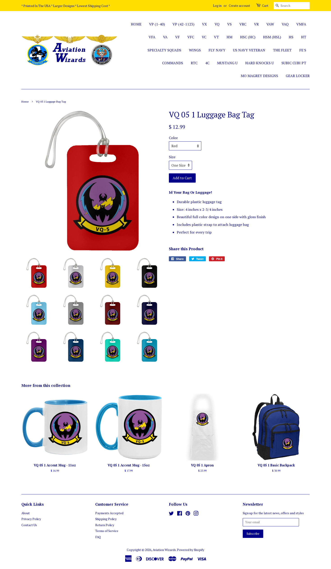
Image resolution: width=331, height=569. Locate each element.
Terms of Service (106, 531)
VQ (217, 24)
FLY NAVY (217, 50)
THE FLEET (282, 50)
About (25, 513)
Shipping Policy (106, 519)
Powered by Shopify (190, 550)
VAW (270, 24)
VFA (152, 36)
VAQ (285, 24)
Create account (239, 5)
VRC (242, 24)
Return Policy (104, 525)
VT (216, 36)
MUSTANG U (227, 62)
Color (173, 137)
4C (207, 62)
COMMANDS (172, 62)
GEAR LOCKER (298, 75)
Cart (265, 5)
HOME (136, 24)
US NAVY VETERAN (249, 50)
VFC (190, 36)
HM (229, 36)
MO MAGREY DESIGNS (259, 75)
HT (303, 36)
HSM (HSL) (272, 36)
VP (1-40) (157, 24)
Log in (217, 5)
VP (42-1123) (183, 24)
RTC (194, 62)
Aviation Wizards (164, 550)
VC (204, 36)
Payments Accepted (109, 513)
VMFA (301, 24)
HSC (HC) (247, 36)
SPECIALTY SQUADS (164, 50)
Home (25, 101)
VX (204, 24)
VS (229, 24)
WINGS (195, 50)
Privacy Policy (31, 519)
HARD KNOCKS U (259, 62)
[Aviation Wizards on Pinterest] (187, 514)
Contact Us (29, 525)
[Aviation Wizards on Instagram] (195, 514)
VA (165, 36)
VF (177, 36)
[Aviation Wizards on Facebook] (179, 514)
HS (291, 36)
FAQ (98, 537)
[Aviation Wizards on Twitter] (171, 514)
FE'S (302, 50)
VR (256, 24)
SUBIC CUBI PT (293, 62)
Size (172, 156)
